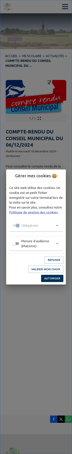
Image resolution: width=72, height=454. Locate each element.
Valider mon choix (45, 269)
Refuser (54, 259)
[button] (36, 225)
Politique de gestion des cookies (33, 212)
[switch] (13, 243)
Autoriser (52, 278)
